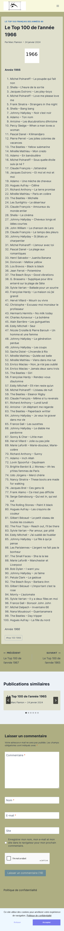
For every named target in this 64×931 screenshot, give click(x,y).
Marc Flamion (15, 42)
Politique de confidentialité (39, 915)
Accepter (47, 922)
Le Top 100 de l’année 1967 (12, 658)
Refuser (17, 922)
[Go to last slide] (8, 700)
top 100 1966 (13, 637)
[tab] (26, 713)
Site (8, 830)
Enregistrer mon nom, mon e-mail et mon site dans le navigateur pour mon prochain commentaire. (32, 842)
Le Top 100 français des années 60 (24, 21)
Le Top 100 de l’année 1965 (51, 658)
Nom (10, 800)
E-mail (11, 815)
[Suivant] (55, 700)
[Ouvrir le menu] (57, 6)
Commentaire (15, 755)
